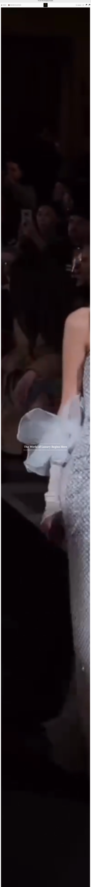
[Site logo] (46, 5)
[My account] (83, 5)
